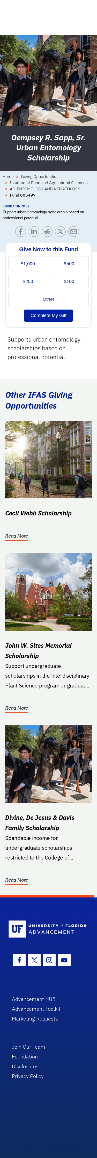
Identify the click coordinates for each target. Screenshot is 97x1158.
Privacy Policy (28, 1076)
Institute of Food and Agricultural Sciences (49, 182)
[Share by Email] (74, 232)
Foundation (25, 1056)
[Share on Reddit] (48, 232)
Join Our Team (28, 1046)
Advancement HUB (34, 998)
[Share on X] (61, 232)
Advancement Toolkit (36, 1008)
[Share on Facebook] (21, 232)
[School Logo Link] (46, 929)
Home (8, 176)
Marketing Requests (35, 1018)
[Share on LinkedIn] (35, 232)
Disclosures (25, 1066)
